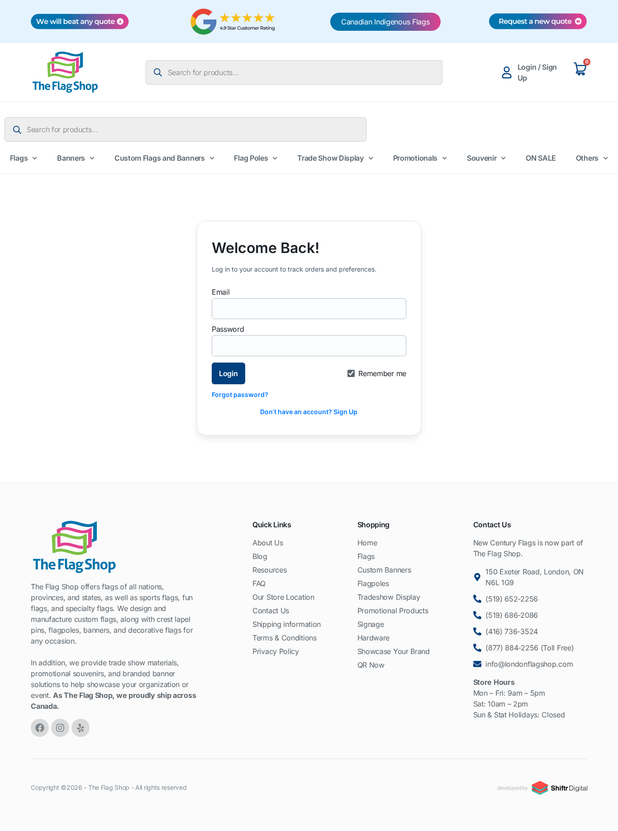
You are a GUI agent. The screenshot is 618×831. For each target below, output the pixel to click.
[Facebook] (40, 728)
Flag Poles (251, 157)
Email (221, 292)
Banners (71, 157)
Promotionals (415, 157)
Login (228, 373)
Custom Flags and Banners (159, 157)
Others (587, 157)
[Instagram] (60, 728)
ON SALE (541, 157)
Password (228, 329)
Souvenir (482, 157)
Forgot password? (240, 394)
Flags (19, 157)
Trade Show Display (330, 157)
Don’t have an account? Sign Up (308, 412)
